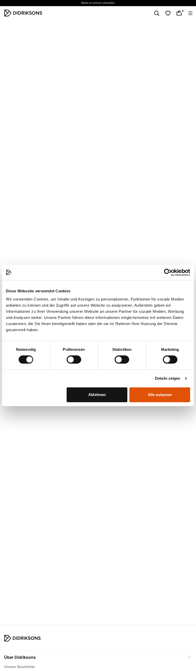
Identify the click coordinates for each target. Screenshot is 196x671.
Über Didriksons (20, 657)
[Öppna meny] (190, 13)
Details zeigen (167, 378)
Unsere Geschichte (19, 667)
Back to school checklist (98, 3)
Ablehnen (97, 394)
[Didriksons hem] (23, 13)
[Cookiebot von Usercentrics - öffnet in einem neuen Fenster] (167, 272)
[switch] (74, 359)
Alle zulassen (160, 394)
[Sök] (156, 13)
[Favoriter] (168, 13)
